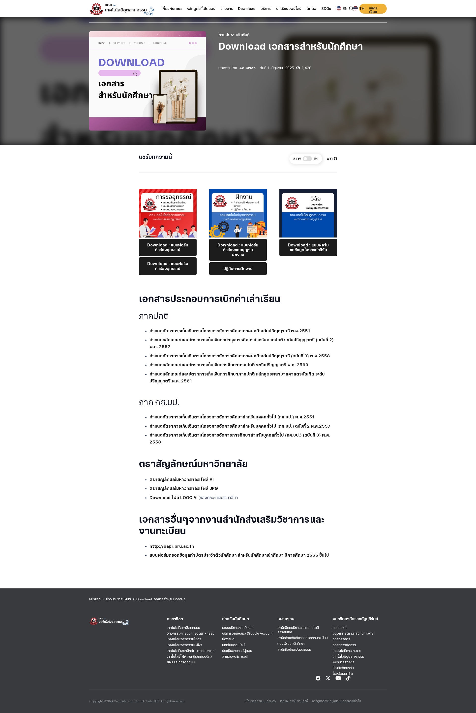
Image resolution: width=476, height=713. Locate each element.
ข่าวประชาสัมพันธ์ (234, 34)
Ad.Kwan (247, 68)
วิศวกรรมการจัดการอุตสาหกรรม (190, 633)
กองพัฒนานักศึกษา (291, 643)
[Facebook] (318, 678)
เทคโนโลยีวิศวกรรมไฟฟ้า (184, 645)
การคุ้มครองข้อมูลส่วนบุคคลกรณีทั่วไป (336, 701)
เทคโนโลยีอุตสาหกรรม (348, 656)
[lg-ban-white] (121, 9)
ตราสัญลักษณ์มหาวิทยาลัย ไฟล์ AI (181, 479)
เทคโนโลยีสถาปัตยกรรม (183, 628)
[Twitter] (328, 678)
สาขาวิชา (175, 618)
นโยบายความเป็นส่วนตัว (260, 701)
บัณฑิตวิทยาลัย (343, 668)
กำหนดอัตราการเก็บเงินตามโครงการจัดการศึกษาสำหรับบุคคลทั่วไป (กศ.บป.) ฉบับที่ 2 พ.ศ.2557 (239, 426)
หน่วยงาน (285, 618)
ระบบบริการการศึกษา (237, 628)
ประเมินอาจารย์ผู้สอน (237, 651)
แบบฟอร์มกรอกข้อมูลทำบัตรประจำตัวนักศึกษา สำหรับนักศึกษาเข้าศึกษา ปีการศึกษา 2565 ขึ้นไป (239, 555)
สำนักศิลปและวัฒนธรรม (294, 649)
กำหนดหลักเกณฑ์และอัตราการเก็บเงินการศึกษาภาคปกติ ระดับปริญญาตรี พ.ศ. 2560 (228, 364)
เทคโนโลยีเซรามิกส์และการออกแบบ (191, 651)
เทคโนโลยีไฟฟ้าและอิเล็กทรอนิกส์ (189, 656)
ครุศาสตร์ (340, 628)
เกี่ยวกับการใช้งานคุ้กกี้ (294, 701)
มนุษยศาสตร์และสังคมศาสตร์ (353, 633)
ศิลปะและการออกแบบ (181, 662)
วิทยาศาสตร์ (341, 639)
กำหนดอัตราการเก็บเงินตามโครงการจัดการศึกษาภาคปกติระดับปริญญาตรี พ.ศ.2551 (229, 330)
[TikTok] (348, 678)
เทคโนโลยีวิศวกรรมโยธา (184, 639)
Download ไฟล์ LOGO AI (173, 497)
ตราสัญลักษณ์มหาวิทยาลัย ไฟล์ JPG (183, 488)
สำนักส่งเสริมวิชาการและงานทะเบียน (302, 638)
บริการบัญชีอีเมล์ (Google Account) (247, 633)
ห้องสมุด (228, 639)
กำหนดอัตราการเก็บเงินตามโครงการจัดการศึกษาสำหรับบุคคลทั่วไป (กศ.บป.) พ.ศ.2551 (231, 416)
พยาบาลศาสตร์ (344, 662)
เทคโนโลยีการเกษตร (347, 651)
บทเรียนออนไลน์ (233, 645)
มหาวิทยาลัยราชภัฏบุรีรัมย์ (355, 618)
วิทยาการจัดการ (344, 645)
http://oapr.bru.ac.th (171, 546)
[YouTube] (338, 678)
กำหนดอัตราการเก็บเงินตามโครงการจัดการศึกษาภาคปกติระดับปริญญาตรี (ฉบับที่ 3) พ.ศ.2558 (239, 355)
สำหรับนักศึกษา (235, 618)
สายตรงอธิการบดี (235, 656)
